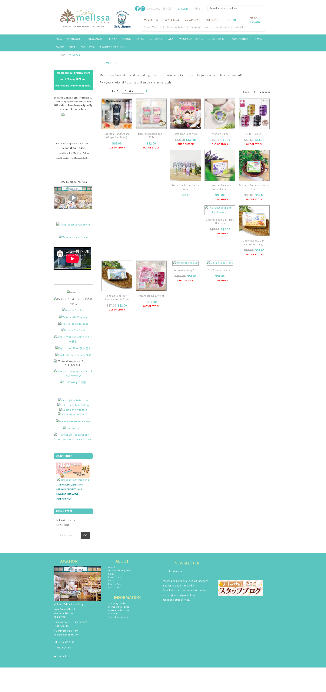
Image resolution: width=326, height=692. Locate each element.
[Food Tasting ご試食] (73, 382)
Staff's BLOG (114, 613)
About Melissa (152, 27)
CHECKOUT (212, 20)
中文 (198, 9)
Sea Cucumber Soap (220, 270)
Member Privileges (118, 607)
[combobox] (235, 8)
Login (232, 20)
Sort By (115, 91)
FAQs (111, 581)
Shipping (195, 27)
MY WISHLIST (192, 20)
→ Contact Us (62, 656)
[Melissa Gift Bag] (73, 310)
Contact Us (240, 27)
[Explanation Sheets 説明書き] (73, 348)
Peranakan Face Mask (185, 133)
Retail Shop (222, 27)
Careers (112, 574)
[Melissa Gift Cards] (73, 330)
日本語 (167, 9)
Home (62, 55)
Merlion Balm (220, 133)
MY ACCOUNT (152, 20)
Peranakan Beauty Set (151, 295)
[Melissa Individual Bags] (73, 324)
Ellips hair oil (254, 133)
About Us (113, 567)
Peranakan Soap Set (185, 270)
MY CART (172, 20)
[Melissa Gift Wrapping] (73, 317)
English (183, 9)
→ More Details (63, 647)
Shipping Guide (116, 603)
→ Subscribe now (173, 571)
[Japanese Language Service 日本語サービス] (73, 373)
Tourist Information (119, 617)
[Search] (261, 9)
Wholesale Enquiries (119, 570)
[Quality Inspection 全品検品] (73, 355)
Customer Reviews (118, 610)
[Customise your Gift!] (73, 437)
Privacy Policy (115, 584)
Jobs (208, 27)
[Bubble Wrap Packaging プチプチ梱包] (73, 339)
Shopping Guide (175, 27)
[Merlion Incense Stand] (73, 237)
